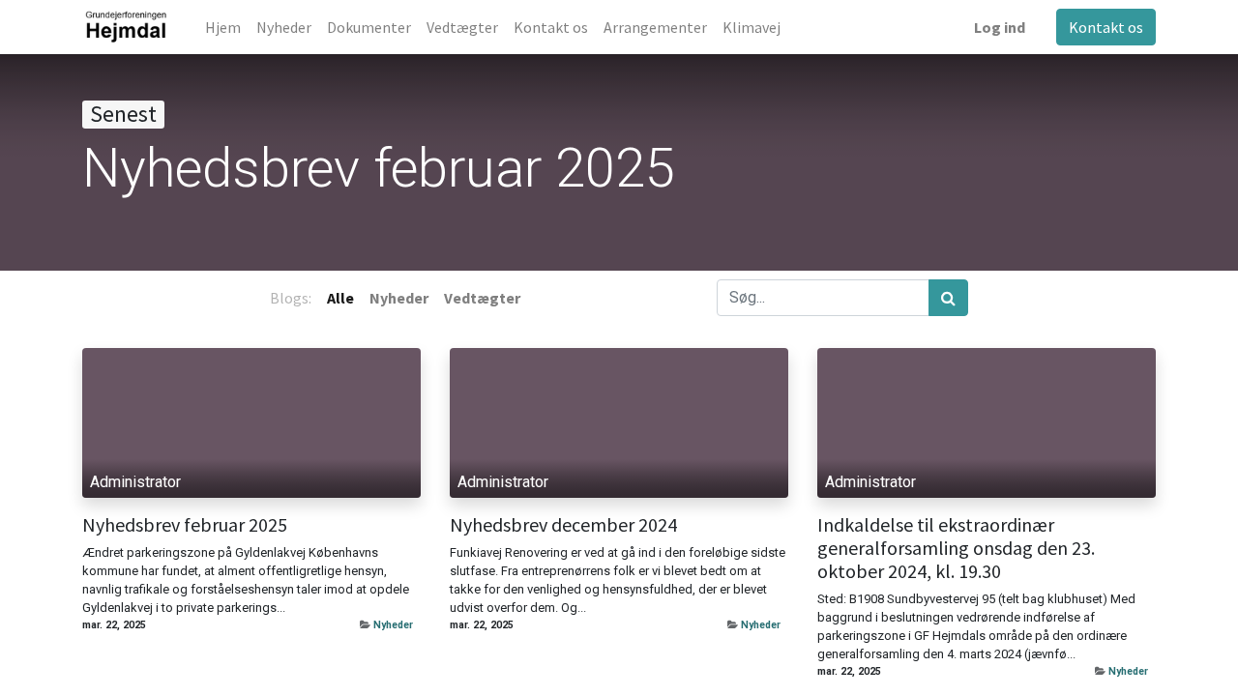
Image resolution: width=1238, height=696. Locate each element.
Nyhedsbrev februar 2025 (184, 524)
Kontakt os (1106, 27)
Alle (340, 297)
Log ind (999, 27)
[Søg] (948, 297)
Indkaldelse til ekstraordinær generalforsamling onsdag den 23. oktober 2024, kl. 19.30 (956, 548)
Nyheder (393, 625)
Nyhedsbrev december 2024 (563, 524)
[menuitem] (223, 27)
